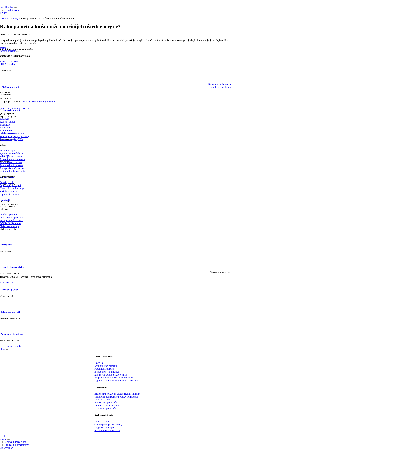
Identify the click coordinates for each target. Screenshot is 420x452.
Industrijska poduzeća (105, 402)
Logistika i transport (104, 427)
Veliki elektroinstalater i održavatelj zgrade (116, 396)
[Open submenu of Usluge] (7, 349)
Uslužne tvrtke (102, 399)
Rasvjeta (98, 362)
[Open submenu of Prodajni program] (17, 51)
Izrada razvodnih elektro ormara (110, 374)
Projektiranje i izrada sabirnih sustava (113, 377)
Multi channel (101, 421)
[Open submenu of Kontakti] (8, 439)
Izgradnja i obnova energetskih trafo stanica (116, 380)
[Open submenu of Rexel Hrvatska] (15, 7)
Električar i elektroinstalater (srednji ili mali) (117, 393)
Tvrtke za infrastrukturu (106, 405)
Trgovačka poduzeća (105, 408)
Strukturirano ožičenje (105, 365)
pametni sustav (107, 430)
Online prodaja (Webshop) (108, 424)
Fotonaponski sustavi (105, 368)
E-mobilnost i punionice (106, 371)
